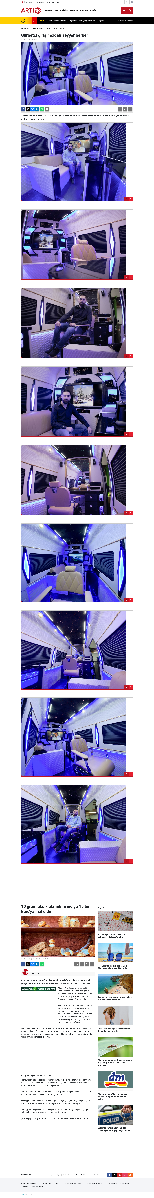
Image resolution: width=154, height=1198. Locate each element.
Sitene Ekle (55, 2)
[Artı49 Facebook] (122, 2)
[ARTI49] (31, 10)
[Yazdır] (47, 109)
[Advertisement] (77, 886)
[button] (120, 109)
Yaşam (35, 28)
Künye (51, 1175)
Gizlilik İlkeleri (67, 1175)
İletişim (57, 1175)
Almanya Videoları (51, 1183)
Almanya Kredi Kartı (74, 1183)
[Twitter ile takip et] (114, 1175)
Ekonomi (74, 10)
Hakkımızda (42, 1175)
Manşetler (29, 2)
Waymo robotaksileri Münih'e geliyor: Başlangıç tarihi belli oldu (70, 21)
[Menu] (124, 11)
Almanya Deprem (95, 1183)
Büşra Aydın (34, 974)
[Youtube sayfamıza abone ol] (119, 1175)
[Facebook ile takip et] (109, 1175)
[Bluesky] (32, 109)
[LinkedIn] (37, 109)
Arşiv (48, 2)
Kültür (93, 10)
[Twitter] (28, 109)
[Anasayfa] (22, 2)
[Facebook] (23, 109)
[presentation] (28, 21)
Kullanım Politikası (81, 1175)
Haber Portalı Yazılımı (32, 1195)
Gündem (84, 10)
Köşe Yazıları (51, 10)
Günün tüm (125, 21)
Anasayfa (27, 28)
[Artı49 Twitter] (127, 2)
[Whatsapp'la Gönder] (42, 109)
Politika (64, 10)
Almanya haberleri (29, 1183)
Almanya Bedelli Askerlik (120, 1183)
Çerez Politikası (95, 1175)
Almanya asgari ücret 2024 (33, 1187)
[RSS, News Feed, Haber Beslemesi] (130, 1175)
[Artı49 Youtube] (132, 2)
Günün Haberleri (39, 2)
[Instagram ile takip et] (125, 1175)
